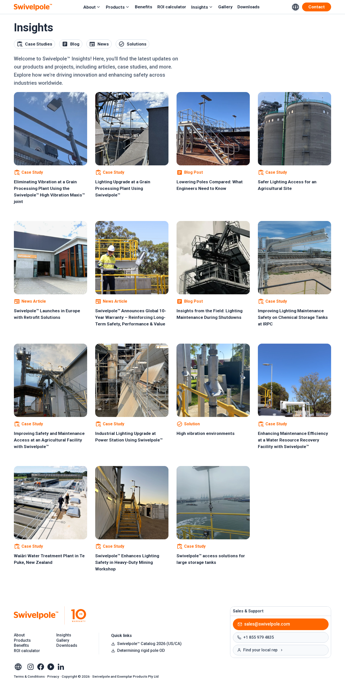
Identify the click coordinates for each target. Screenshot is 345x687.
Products (115, 7)
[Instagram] (31, 666)
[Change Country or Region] (295, 7)
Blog (74, 44)
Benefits (143, 7)
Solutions (136, 44)
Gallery (225, 7)
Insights (199, 7)
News (103, 44)
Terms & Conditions (29, 676)
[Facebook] (41, 666)
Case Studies (38, 44)
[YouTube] (51, 666)
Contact (316, 6)
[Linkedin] (61, 666)
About (89, 7)
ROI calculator (171, 7)
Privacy (53, 676)
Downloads (248, 7)
